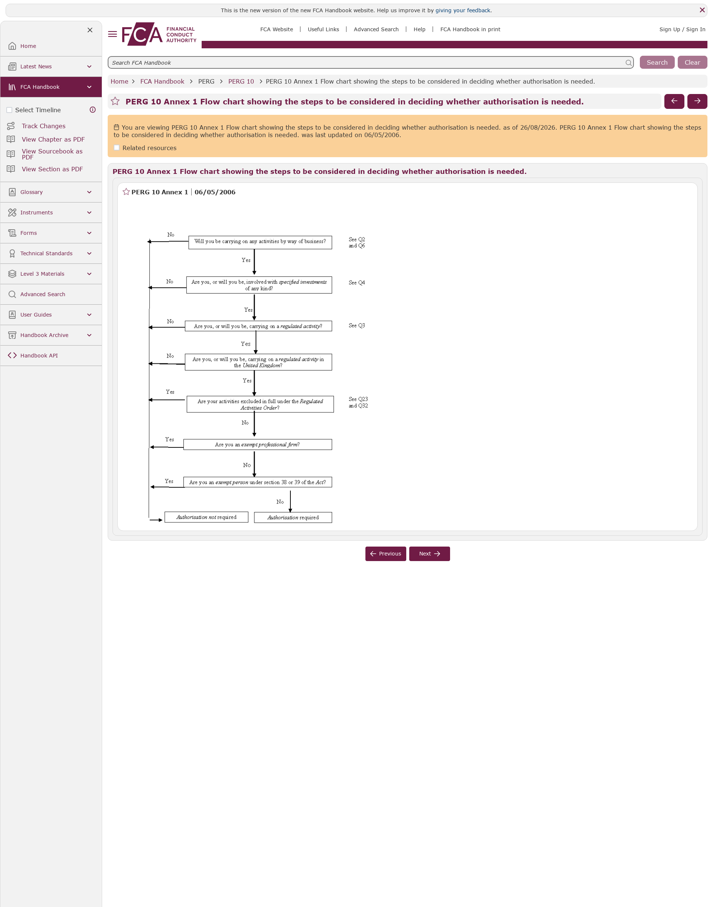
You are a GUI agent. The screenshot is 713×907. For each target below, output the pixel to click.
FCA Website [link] (276, 29)
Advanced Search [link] (376, 29)
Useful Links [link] (323, 29)
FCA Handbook (162, 81)
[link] (159, 34)
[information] (93, 110)
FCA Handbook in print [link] (470, 29)
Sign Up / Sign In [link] (683, 29)
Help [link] (420, 29)
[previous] (674, 101)
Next (425, 553)
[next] (697, 101)
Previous (390, 553)
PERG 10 (241, 81)
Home (119, 81)
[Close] (702, 10)
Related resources (149, 147)
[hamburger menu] (112, 34)
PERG (206, 81)
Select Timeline (38, 109)
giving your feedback (463, 10)
